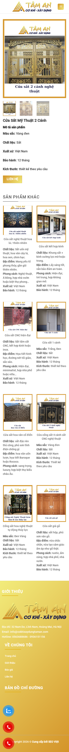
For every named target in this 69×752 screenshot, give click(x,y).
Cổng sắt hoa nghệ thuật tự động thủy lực (18, 528)
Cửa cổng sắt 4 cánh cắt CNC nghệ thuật (51, 436)
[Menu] (61, 7)
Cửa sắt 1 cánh (51, 342)
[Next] (60, 59)
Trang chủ (10, 656)
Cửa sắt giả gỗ (51, 526)
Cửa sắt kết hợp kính (51, 246)
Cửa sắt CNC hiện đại (18, 335)
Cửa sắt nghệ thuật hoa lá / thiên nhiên (18, 241)
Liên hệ (12, 179)
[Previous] (9, 59)
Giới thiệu (10, 662)
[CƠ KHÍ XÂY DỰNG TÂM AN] (33, 6)
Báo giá (9, 669)
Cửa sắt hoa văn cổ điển (17, 434)
